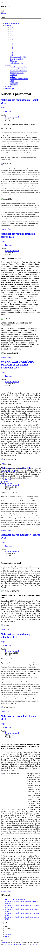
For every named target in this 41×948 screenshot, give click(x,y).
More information (6, 484)
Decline (5, 482)
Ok (1, 482)
